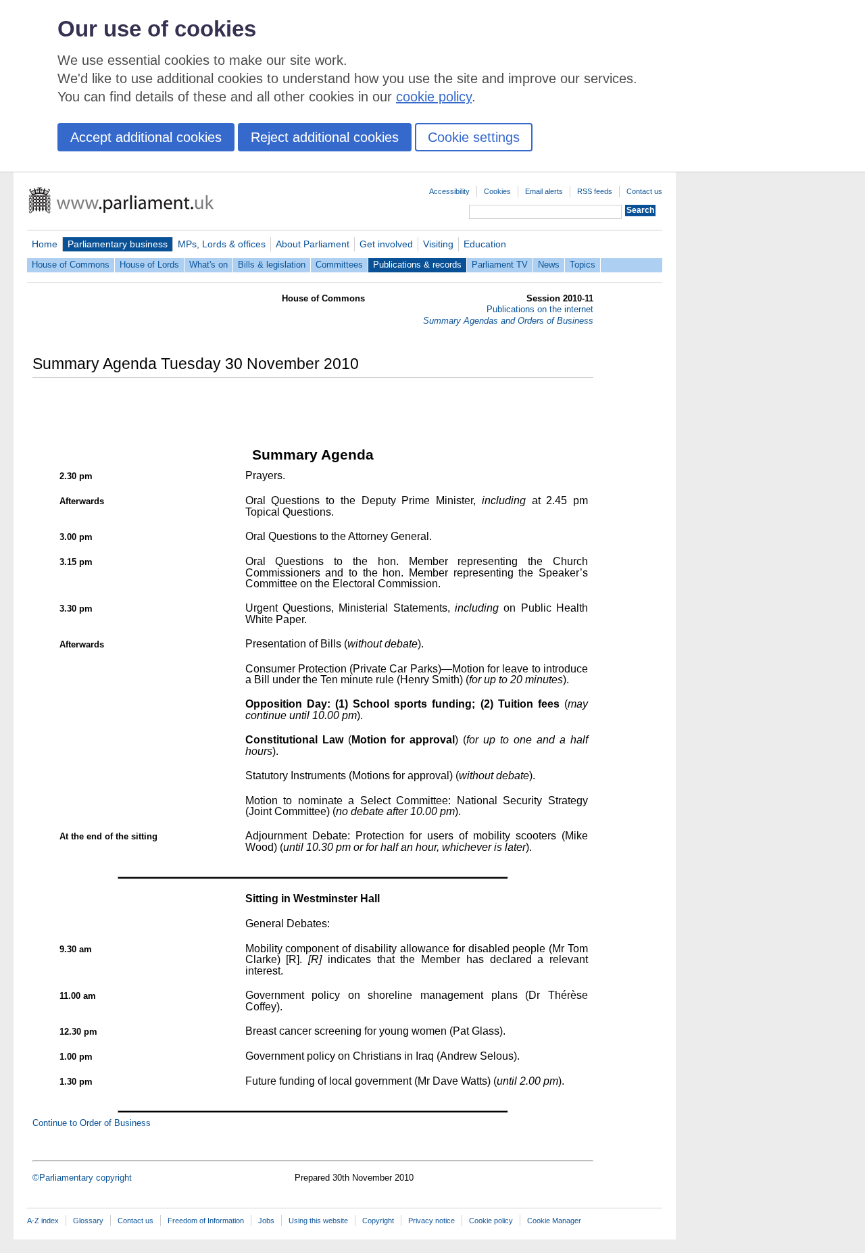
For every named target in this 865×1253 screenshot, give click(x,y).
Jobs (266, 1221)
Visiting (438, 244)
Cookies (497, 191)
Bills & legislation (271, 265)
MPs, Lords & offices (222, 244)
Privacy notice (431, 1221)
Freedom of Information (206, 1221)
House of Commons (70, 265)
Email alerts (544, 191)
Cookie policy (491, 1221)
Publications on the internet (540, 309)
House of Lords (149, 265)
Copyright (378, 1221)
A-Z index (43, 1221)
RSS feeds (594, 191)
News (549, 265)
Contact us (644, 191)
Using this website (318, 1221)
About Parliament (312, 244)
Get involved (386, 244)
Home (44, 244)
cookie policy (434, 96)
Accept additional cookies (146, 137)
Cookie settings (474, 137)
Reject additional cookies (325, 137)
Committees (339, 265)
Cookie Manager (554, 1221)
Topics (582, 265)
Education (485, 244)
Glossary (88, 1221)
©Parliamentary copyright (82, 1178)
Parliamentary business (118, 244)
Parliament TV (500, 265)
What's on (208, 265)
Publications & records (417, 265)
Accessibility (449, 191)
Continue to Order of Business (91, 1123)
